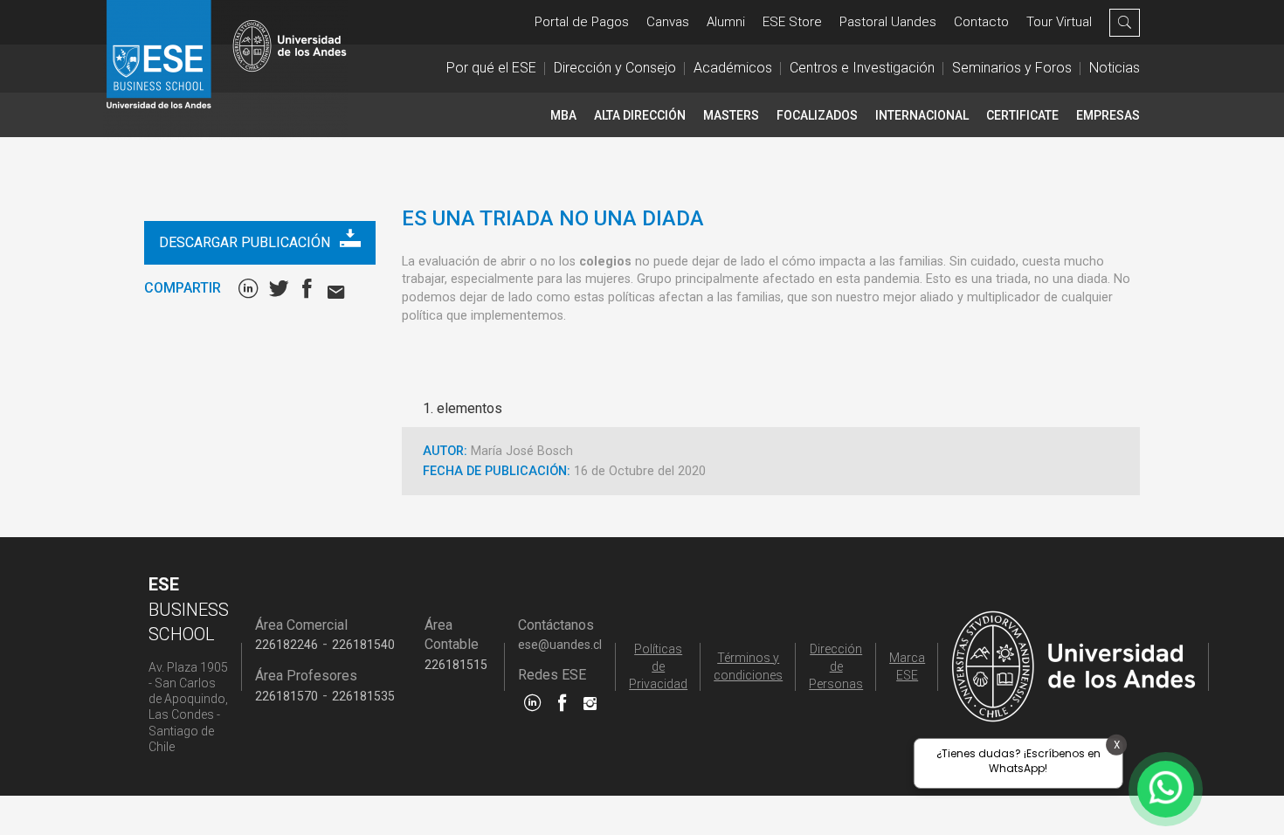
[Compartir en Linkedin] (252, 289)
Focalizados (817, 115)
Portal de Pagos (582, 22)
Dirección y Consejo (615, 67)
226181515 (456, 665)
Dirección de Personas (836, 666)
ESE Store (792, 22)
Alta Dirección (640, 115)
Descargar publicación (246, 242)
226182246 (286, 645)
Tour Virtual (1059, 22)
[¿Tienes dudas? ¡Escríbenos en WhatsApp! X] (1165, 789)
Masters (731, 115)
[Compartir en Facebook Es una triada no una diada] (310, 289)
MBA (563, 115)
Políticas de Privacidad (658, 666)
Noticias (1114, 67)
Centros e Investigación (862, 67)
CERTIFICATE (1022, 115)
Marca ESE (907, 666)
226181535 (363, 696)
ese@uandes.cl (560, 645)
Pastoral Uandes (887, 22)
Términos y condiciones (748, 666)
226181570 (286, 696)
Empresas (1108, 115)
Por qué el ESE (491, 67)
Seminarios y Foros (1012, 67)
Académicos (733, 67)
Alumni (726, 22)
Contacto (981, 22)
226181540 (363, 645)
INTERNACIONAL (922, 115)
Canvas (667, 22)
